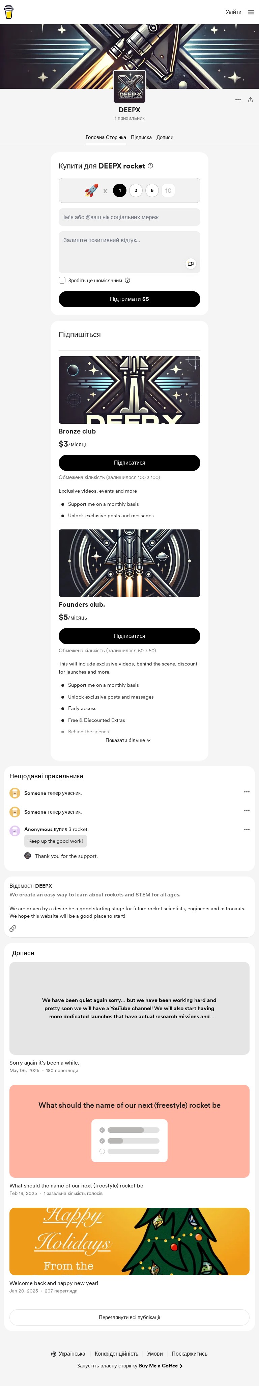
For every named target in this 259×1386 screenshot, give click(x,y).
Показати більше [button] (125, 740)
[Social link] (12, 928)
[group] (129, 440)
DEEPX (129, 110)
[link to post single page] (129, 1018)
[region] (129, 233)
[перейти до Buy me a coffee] (8, 12)
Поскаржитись (189, 1354)
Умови (155, 1354)
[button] (251, 12)
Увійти (233, 12)
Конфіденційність (116, 1354)
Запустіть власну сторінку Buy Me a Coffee (127, 1366)
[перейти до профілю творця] (129, 87)
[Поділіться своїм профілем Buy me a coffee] (251, 99)
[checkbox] (90, 280)
